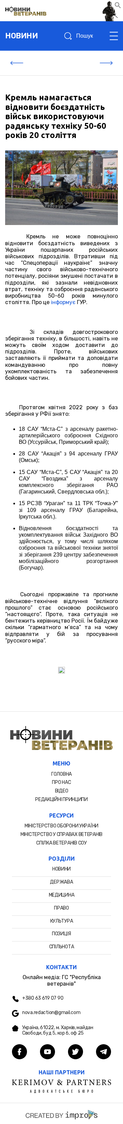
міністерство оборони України (61, 826)
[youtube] (47, 1052)
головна (61, 774)
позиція (61, 934)
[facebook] (19, 1052)
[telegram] (103, 1052)
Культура (61, 921)
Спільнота (61, 947)
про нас (61, 782)
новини (21, 35)
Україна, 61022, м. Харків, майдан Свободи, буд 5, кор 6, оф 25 (57, 1030)
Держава (61, 882)
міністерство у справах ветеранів (61, 834)
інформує (63, 302)
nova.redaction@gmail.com (51, 1012)
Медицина (61, 895)
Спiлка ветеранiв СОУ (61, 843)
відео (61, 791)
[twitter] (75, 1052)
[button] (117, 6)
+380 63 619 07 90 (42, 998)
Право (61, 908)
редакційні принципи (61, 799)
